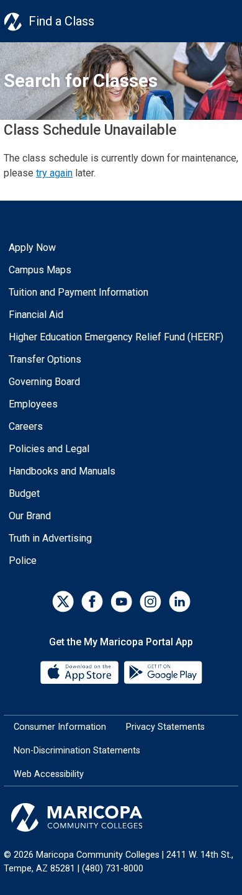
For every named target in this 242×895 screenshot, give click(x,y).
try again (54, 173)
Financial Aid (36, 314)
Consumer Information (60, 727)
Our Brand (30, 516)
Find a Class (61, 21)
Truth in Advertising (50, 538)
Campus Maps (40, 270)
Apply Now (32, 247)
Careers (26, 426)
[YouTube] (121, 601)
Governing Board (44, 382)
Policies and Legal (49, 449)
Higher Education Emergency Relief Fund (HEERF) (116, 337)
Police (23, 560)
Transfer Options (45, 359)
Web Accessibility (49, 774)
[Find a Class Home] (13, 21)
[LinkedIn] (179, 601)
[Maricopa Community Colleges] (121, 817)
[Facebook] (92, 601)
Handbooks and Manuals (62, 471)
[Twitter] (63, 601)
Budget (24, 493)
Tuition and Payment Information (78, 292)
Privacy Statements (165, 727)
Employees (33, 404)
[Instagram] (150, 601)
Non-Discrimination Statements (77, 750)
